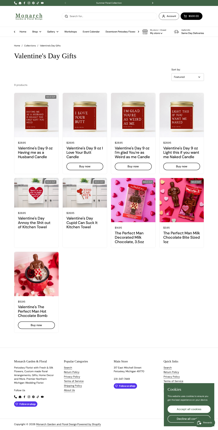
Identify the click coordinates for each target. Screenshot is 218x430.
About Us (69, 390)
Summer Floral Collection (109, 3)
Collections (30, 45)
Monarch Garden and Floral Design (56, 424)
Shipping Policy (73, 385)
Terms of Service (74, 381)
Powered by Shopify (89, 424)
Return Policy (71, 372)
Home (17, 45)
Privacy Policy (72, 376)
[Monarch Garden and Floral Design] (29, 16)
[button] (191, 16)
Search (68, 367)
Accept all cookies (189, 409)
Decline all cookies (189, 419)
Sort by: (175, 69)
